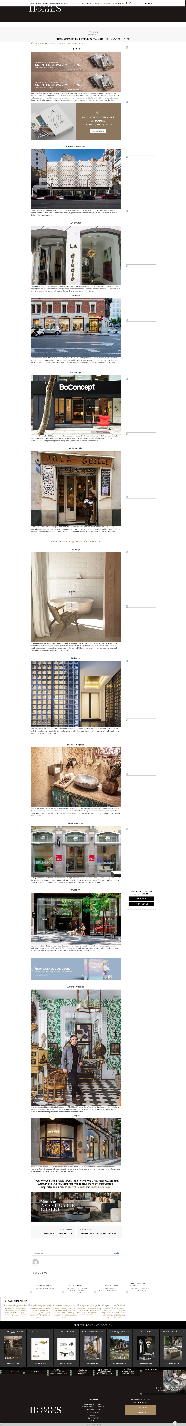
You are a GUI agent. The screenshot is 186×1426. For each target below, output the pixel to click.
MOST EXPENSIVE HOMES (93, 1404)
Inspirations (93, 32)
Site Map (93, 1421)
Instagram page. (101, 1187)
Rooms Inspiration (109, 3)
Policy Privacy (93, 1418)
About (93, 1415)
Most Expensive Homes (39, 3)
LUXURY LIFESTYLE (93, 1409)
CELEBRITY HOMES (92, 3)
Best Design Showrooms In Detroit (81, 541)
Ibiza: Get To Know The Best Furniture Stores (58, 1234)
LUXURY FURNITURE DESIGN (93, 1407)
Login (116, 1253)
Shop (128, 3)
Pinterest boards (75, 1187)
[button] (183, 1348)
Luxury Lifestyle (77, 3)
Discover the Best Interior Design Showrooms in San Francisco (98, 1234)
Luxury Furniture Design (59, 3)
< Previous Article (66, 1229)
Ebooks (121, 3)
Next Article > (85, 1229)
